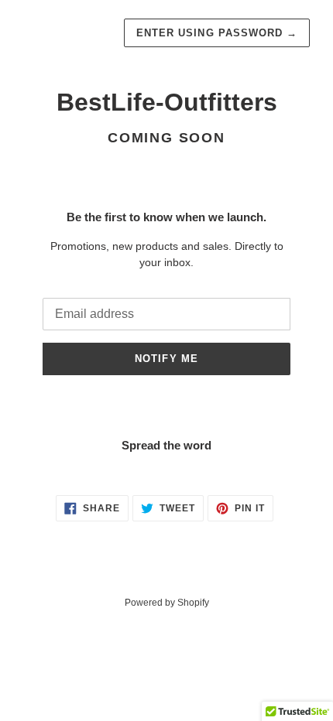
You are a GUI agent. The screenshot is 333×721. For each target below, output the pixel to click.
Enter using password (216, 33)
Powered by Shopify (167, 602)
